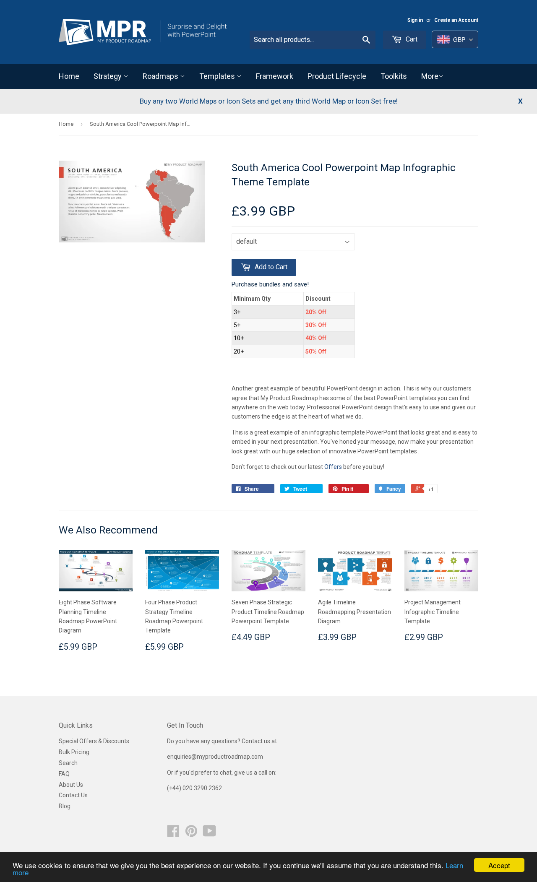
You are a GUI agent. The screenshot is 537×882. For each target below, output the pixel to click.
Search (68, 763)
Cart (410, 39)
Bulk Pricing (74, 752)
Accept (499, 865)
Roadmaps (161, 76)
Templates (218, 76)
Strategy (108, 76)
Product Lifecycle (337, 76)
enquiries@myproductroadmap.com (215, 756)
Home (69, 76)
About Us (71, 784)
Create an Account (456, 20)
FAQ (64, 773)
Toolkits (394, 76)
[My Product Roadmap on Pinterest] (191, 833)
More (429, 76)
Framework (274, 76)
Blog (64, 806)
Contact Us (73, 795)
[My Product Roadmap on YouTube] (209, 833)
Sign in (415, 20)
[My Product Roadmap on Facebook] (173, 833)
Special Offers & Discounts (94, 741)
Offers (333, 466)
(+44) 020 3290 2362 (194, 788)
